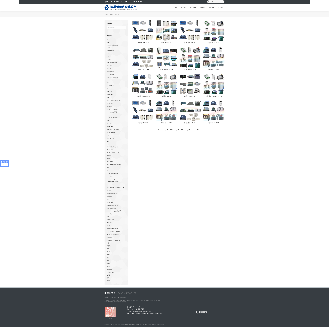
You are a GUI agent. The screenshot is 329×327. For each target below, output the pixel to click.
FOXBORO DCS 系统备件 (113, 109)
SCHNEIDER (110, 202)
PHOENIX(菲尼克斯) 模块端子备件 (115, 187)
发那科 (108, 254)
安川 (108, 257)
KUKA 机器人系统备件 (112, 147)
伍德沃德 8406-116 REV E (214, 96)
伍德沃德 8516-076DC (143, 96)
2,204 (188, 130)
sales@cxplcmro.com (141, 313)
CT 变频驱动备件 (111, 74)
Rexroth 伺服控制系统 (112, 193)
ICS (108, 135)
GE (107, 115)
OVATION (109, 176)
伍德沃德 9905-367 (143, 42)
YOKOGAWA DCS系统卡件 (113, 240)
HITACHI (109, 123)
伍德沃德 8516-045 (166, 96)
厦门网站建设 (160, 324)
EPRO (108, 97)
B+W (108, 56)
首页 (106, 14)
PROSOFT (109, 190)
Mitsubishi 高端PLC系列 (113, 152)
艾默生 (108, 275)
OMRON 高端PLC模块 (112, 173)
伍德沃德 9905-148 (166, 42)
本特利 (108, 266)
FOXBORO (109, 106)
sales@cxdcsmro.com (156, 313)
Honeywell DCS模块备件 (113, 129)
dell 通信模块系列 (111, 85)
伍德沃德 (109, 246)
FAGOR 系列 (110, 103)
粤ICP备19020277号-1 (145, 324)
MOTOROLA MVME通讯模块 (114, 164)
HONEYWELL (110, 126)
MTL (108, 167)
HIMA (108, 120)
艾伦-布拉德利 (110, 272)
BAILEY (109, 59)
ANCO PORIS (110, 51)
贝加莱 (108, 281)
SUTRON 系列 (110, 219)
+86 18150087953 (115, 2)
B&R (108, 53)
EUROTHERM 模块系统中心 (114, 100)
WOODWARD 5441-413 (112, 228)
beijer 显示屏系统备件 (112, 62)
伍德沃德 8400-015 (190, 123)
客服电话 (326, 158)
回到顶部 (326, 153)
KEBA (108, 144)
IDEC (108, 141)
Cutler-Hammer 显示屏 (112, 77)
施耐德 (108, 263)
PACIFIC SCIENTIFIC (112, 182)
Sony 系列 (109, 214)
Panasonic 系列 (110, 184)
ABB (108, 42)
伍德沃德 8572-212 (214, 42)
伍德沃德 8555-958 (214, 69)
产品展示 (110, 14)
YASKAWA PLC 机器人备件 (114, 234)
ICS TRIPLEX (110, 138)
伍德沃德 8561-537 (190, 69)
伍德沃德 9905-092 (190, 42)
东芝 (108, 243)
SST (108, 216)
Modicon (109, 155)
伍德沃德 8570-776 (143, 69)
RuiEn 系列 (109, 196)
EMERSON (109, 91)
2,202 (177, 130)
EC (107, 88)
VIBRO (108, 225)
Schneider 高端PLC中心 (113, 205)
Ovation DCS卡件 (111, 179)
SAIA (108, 199)
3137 (197, 130)
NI (107, 170)
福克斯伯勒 (109, 269)
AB (107, 39)
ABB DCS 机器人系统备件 (113, 45)
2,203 (182, 130)
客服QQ (326, 163)
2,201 (171, 130)
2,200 (166, 130)
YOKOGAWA (110, 237)
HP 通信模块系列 (111, 132)
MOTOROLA (110, 161)
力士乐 (108, 251)
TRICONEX (109, 222)
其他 (108, 249)
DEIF (108, 83)
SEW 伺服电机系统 (111, 208)
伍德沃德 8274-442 (214, 123)
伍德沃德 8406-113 (166, 123)
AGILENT (109, 48)
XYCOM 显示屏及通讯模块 (113, 231)
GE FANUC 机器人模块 (112, 118)
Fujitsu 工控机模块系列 (112, 112)
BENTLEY (109, 65)
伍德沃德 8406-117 (190, 96)
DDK (108, 80)
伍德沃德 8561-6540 (166, 69)
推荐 (108, 260)
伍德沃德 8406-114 (143, 123)
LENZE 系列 (110, 150)
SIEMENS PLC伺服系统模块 (114, 211)
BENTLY (109, 68)
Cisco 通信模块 (110, 71)
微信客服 (326, 168)
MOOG (108, 158)
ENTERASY (110, 94)
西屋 (108, 278)
